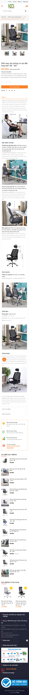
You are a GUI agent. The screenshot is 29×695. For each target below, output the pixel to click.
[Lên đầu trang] (24, 691)
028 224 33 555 (9, 637)
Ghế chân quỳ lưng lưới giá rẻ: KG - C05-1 (18, 479)
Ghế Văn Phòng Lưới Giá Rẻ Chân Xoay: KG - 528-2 (18, 489)
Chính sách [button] (6, 640)
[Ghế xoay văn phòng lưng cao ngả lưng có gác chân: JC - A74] (22, 592)
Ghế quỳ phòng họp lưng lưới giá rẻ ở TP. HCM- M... (18, 530)
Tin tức (9, 1)
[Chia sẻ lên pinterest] (12, 90)
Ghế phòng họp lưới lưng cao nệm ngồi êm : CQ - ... (18, 560)
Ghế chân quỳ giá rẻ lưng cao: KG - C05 (18, 510)
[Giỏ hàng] (26, 6)
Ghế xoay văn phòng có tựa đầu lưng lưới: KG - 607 (18, 570)
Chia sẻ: (3, 90)
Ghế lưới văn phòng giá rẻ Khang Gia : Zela (18, 550)
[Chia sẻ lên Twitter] (9, 90)
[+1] (14, 90)
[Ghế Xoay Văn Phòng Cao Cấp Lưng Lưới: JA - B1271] (7, 592)
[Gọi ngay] (4, 359)
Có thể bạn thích (9, 455)
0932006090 (11, 669)
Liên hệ (14, 1)
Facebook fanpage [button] (8, 673)
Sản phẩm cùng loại (10, 582)
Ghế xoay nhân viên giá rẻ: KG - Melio (18, 469)
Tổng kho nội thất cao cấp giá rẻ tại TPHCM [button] (14, 615)
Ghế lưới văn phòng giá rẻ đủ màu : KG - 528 (18, 520)
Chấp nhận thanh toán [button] (10, 645)
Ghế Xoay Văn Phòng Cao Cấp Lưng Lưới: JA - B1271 (7, 603)
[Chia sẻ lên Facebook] (6, 90)
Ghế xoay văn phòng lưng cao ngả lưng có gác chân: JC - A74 (21, 603)
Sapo (18, 692)
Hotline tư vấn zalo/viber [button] (10, 665)
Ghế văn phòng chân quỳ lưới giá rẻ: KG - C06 (18, 500)
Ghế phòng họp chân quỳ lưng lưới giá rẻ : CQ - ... (18, 459)
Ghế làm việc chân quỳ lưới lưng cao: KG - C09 (18, 540)
